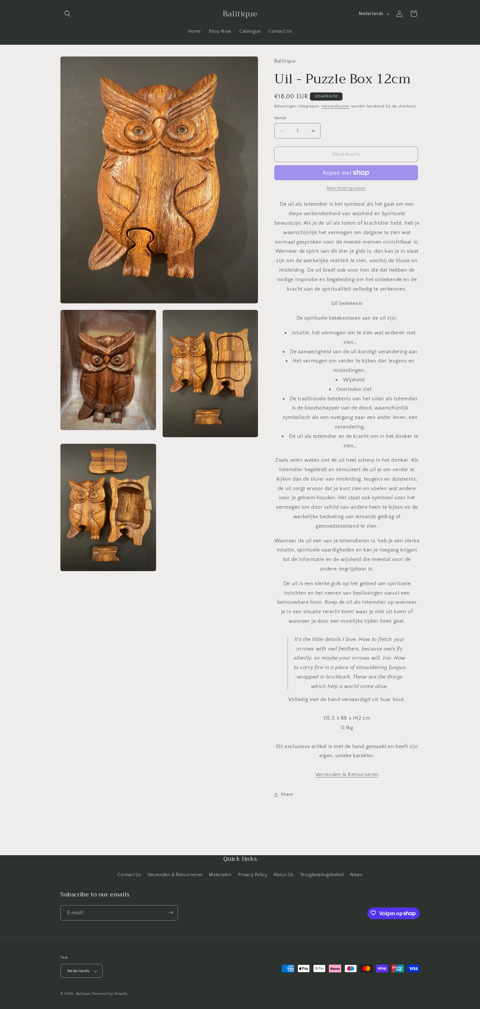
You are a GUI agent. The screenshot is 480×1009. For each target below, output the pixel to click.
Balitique (83, 994)
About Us (284, 875)
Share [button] (287, 794)
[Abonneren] (170, 912)
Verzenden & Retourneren (175, 875)
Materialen (220, 875)
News (356, 875)
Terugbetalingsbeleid (322, 875)
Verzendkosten (336, 106)
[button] (67, 14)
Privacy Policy (252, 875)
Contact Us (129, 875)
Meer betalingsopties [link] (346, 188)
